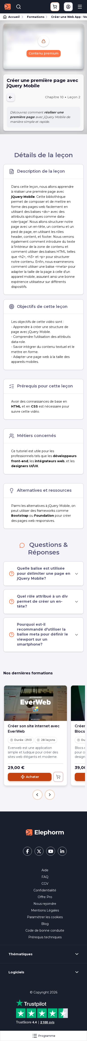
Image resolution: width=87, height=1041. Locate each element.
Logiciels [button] (16, 972)
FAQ (44, 877)
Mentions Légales (45, 910)
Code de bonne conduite (44, 930)
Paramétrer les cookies (45, 917)
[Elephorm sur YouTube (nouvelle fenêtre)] (50, 851)
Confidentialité (44, 890)
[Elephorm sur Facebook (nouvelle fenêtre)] (27, 851)
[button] (37, 794)
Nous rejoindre (44, 904)
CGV (44, 884)
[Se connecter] (68, 6)
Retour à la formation (11, 97)
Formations (35, 17)
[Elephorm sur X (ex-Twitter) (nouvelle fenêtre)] (39, 851)
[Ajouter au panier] (58, 777)
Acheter (32, 777)
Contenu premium (43, 53)
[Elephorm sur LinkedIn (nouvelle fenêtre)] (62, 851)
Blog (45, 924)
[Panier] (54, 6)
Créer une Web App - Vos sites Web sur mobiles (67, 17)
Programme (46, 1035)
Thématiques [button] (20, 954)
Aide (44, 870)
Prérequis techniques (45, 937)
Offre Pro (45, 897)
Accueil (14, 17)
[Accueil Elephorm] (45, 832)
